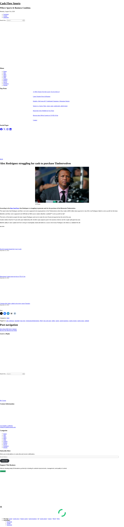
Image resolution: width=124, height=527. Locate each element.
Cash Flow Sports (10, 3)
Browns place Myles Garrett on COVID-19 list (45, 115)
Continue (3, 471)
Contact (35, 120)
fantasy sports (24, 518)
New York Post (14, 208)
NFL (4, 73)
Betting (5, 80)
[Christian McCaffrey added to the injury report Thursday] (27, 291)
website (87, 320)
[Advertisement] (62, 34)
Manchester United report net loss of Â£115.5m (12, 276)
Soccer (5, 82)
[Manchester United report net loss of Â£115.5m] (27, 264)
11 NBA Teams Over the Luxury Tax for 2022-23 (46, 91)
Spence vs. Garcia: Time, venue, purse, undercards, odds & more (50, 106)
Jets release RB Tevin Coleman (8, 329)
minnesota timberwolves (32, 320)
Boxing (5, 85)
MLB (4, 76)
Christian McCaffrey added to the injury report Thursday (15, 303)
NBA (4, 74)
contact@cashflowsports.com (8, 427)
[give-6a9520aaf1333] (1, 507)
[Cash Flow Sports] (48, 65)
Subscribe (4, 461)
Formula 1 (6, 83)
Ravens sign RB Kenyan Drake (8, 330)
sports (57, 320)
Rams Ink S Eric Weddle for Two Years (43, 110)
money (50, 518)
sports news (80, 320)
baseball (17, 320)
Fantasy (5, 79)
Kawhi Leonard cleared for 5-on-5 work (10, 249)
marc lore (22, 320)
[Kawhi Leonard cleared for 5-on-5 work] (27, 238)
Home (5, 71)
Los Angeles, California (6, 425)
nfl (38, 518)
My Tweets (3, 400)
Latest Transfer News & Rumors (41, 96)
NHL (4, 77)
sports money (73, 320)
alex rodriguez (10, 320)
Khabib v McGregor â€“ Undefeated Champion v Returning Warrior (51, 101)
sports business (64, 320)
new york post (47, 320)
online (53, 320)
